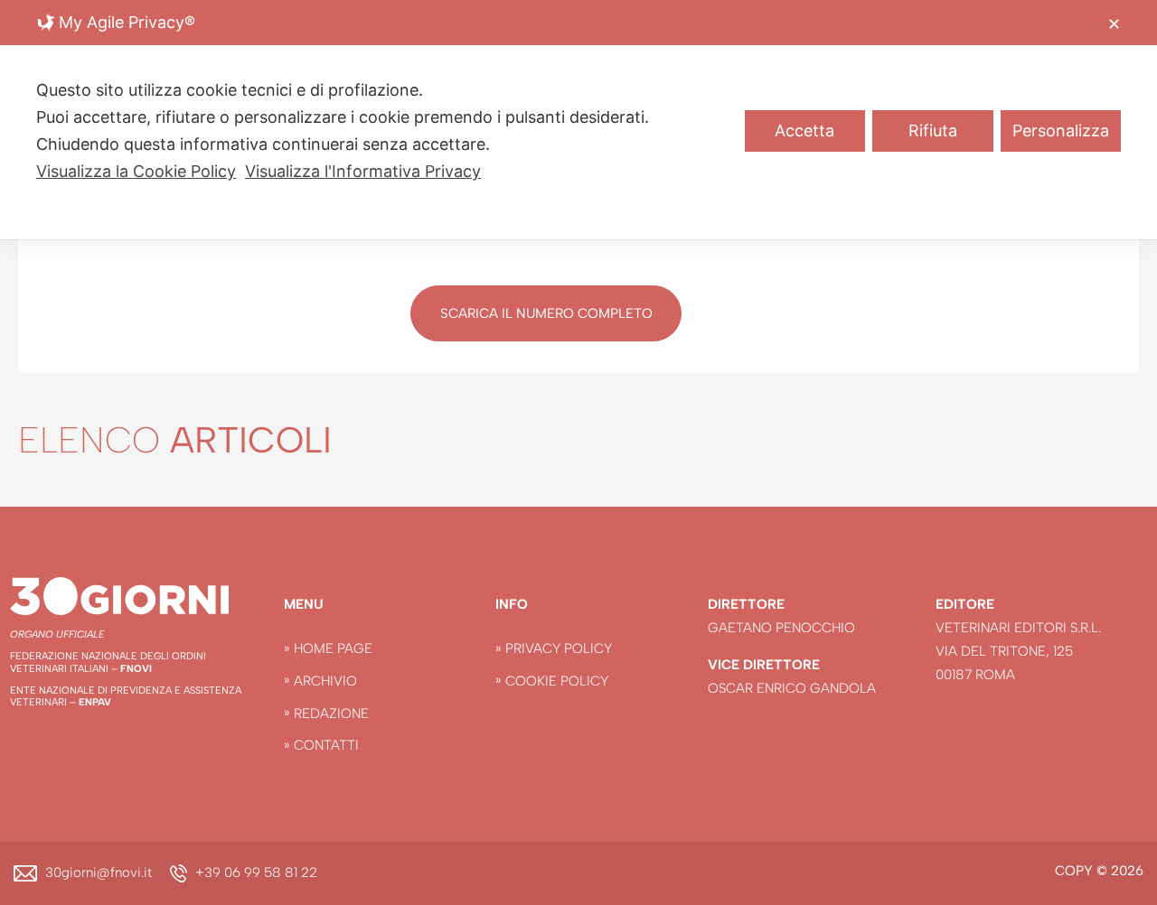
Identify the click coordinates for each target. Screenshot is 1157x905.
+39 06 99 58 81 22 (256, 872)
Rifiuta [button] (932, 130)
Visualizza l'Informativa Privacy (363, 171)
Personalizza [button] (1060, 130)
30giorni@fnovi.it (98, 872)
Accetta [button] (804, 130)
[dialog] (578, 119)
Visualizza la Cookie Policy (136, 171)
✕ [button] (1114, 23)
